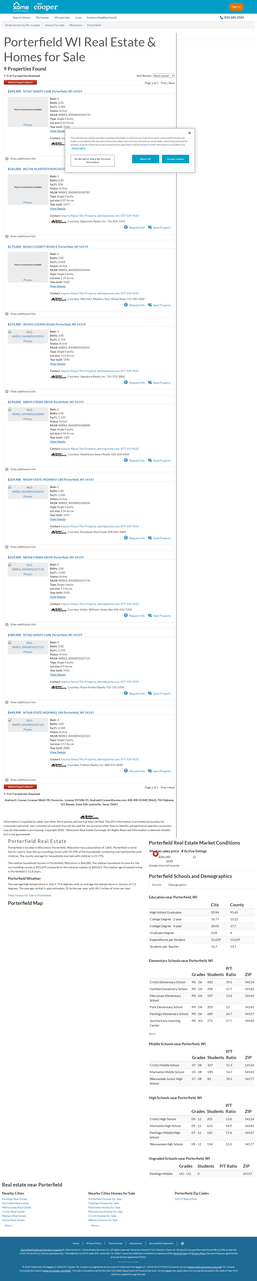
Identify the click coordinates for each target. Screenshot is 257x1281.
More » (152, 1033)
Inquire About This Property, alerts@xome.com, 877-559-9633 (100, 215)
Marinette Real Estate (15, 1203)
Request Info (137, 227)
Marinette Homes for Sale (104, 1207)
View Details (58, 131)
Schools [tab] (157, 884)
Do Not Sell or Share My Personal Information (92, 160)
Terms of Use (115, 1243)
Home (76, 1243)
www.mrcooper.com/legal (56, 1270)
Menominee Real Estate (16, 1207)
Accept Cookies (175, 159)
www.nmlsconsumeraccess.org (204, 1266)
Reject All (145, 159)
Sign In (236, 6)
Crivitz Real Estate (13, 1211)
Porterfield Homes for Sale (104, 1199)
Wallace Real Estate (14, 1215)
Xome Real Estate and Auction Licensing (41, 1249)
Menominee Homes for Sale (105, 1211)
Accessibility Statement (161, 1243)
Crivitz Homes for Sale (102, 1215)
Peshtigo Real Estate (14, 1199)
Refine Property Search (20, 82)
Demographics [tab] (177, 884)
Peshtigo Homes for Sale (103, 1203)
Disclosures (136, 1243)
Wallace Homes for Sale (103, 1220)
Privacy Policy (94, 1243)
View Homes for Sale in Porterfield (29, 895)
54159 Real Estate (186, 1199)
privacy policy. (79, 148)
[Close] (189, 132)
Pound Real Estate (13, 1220)
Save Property (162, 227)
